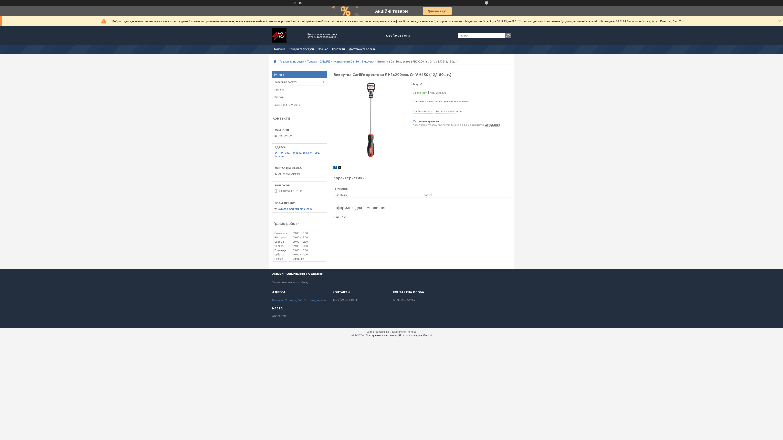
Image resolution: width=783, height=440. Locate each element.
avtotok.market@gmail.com (295, 208)
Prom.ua (411, 331)
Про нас (323, 49)
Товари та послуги (301, 49)
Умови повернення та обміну (290, 282)
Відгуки (279, 97)
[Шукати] (508, 35)
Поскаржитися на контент (381, 335)
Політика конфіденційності (415, 335)
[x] (339, 168)
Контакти (338, 49)
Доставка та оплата (362, 49)
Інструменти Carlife (346, 61)
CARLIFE (325, 61)
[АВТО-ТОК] (287, 35)
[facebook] (335, 168)
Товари (312, 61)
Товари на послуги (285, 81)
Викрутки (368, 61)
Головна (279, 49)
